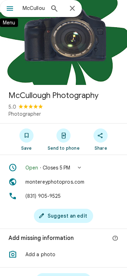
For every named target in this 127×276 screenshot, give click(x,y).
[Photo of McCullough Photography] (63, 42)
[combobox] (33, 8)
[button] (63, 168)
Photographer (24, 114)
